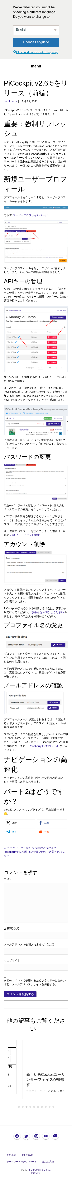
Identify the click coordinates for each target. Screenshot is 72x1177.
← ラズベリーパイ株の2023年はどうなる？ (30, 847)
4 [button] (30, 1107)
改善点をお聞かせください (47, 612)
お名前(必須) (11, 928)
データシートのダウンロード (22, 1161)
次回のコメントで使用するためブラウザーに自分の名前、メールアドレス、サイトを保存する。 (35, 982)
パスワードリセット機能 (25, 534)
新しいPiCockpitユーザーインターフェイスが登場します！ (35, 1079)
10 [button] (53, 1107)
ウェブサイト (12, 960)
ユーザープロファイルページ (30, 215)
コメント (9, 879)
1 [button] (19, 1107)
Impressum (27, 1154)
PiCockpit (36, 1173)
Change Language (36, 42)
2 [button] (23, 1107)
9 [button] (49, 1107)
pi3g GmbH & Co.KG (40, 1170)
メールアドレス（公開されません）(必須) (29, 944)
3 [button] (26, 1107)
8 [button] (46, 1107)
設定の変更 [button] (48, 1161)
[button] (20, 823)
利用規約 (11, 1154)
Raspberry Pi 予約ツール (44, 745)
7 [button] (42, 1107)
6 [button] (38, 1107)
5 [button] (34, 1107)
